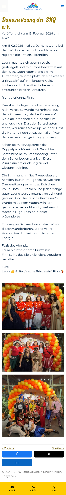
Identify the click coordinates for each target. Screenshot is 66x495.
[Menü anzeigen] (4, 6)
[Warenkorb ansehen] (62, 6)
